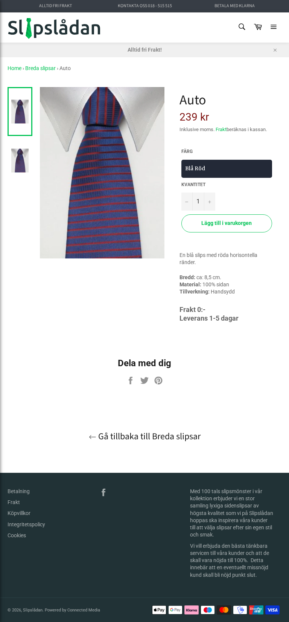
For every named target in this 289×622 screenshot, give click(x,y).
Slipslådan (33, 610)
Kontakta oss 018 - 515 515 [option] (145, 6)
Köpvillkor (19, 513)
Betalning (19, 491)
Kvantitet (193, 184)
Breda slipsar (40, 68)
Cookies (17, 535)
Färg (187, 151)
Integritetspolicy (26, 524)
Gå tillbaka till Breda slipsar (148, 436)
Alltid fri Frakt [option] (55, 6)
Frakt (221, 129)
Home (14, 68)
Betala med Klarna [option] (234, 6)
